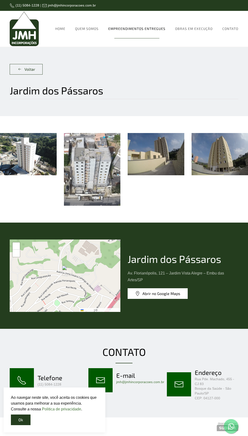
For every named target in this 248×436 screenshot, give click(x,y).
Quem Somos (87, 29)
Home (60, 29)
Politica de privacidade (61, 409)
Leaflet (88, 310)
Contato (230, 29)
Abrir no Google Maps (161, 293)
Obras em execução (194, 29)
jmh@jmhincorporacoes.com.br (71, 5)
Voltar (29, 69)
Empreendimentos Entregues (136, 29)
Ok (20, 419)
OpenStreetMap (108, 310)
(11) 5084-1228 (27, 5)
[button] (28, 154)
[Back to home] (24, 29)
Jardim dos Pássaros (174, 259)
